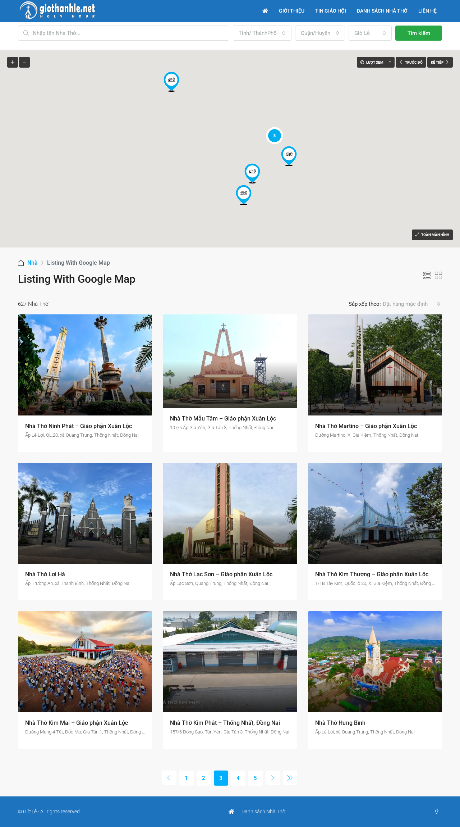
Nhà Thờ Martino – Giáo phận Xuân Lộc (366, 426)
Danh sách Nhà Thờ (263, 811)
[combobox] (262, 33)
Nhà (32, 262)
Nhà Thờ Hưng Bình (340, 722)
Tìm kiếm (419, 33)
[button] (252, 173)
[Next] (273, 778)
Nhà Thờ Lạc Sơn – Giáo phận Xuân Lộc (221, 574)
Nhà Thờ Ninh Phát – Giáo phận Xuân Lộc (78, 426)
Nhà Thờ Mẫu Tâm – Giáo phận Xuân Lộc (223, 418)
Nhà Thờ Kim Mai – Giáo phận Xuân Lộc (76, 722)
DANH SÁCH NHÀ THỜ (382, 11)
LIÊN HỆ (427, 11)
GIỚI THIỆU (291, 11)
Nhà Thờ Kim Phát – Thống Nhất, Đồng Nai (225, 722)
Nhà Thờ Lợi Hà (45, 574)
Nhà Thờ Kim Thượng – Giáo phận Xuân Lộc (371, 574)
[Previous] (169, 778)
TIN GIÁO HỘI (330, 11)
